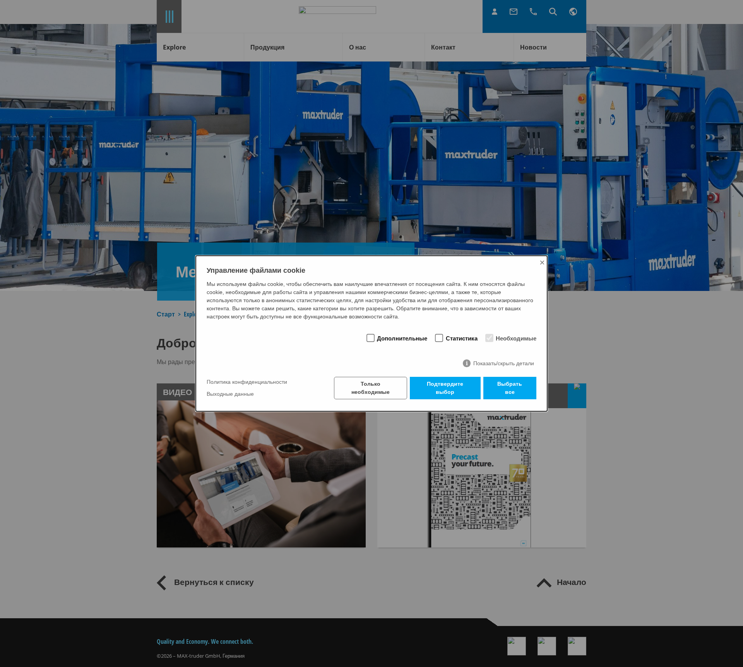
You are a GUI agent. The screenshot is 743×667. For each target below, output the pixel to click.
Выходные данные (230, 394)
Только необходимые (370, 388)
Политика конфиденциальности (247, 382)
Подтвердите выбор (445, 388)
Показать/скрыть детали (503, 363)
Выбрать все (509, 388)
